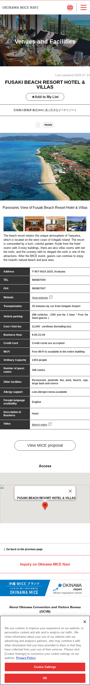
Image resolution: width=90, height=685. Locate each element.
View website (40, 297)
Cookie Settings (45, 667)
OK (45, 678)
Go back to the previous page (24, 549)
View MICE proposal (45, 445)
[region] (45, 650)
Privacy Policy (26, 658)
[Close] (70, 491)
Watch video (39, 424)
